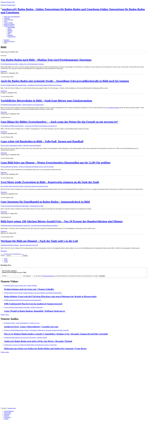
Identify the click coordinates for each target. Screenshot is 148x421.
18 (4, 254)
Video (5, 258)
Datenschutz (7, 417)
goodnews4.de (12, 408)
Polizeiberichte (12, 36)
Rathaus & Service (9, 26)
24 (14, 254)
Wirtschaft (7, 18)
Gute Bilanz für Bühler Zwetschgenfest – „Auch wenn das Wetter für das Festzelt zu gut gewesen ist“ (59, 121)
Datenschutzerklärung (48, 276)
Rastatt (9, 29)
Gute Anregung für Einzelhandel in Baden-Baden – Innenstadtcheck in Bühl (45, 201)
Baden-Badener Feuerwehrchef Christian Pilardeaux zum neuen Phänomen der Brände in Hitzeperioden (50, 296)
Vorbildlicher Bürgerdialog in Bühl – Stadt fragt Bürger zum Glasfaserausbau (46, 100)
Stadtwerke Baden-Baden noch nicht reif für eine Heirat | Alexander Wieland (38, 341)
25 (16, 254)
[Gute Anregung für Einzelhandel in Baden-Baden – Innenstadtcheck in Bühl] (22, 206)
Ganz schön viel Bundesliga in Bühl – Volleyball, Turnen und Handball (42, 141)
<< (1, 254)
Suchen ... (3, 255)
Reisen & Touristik (9, 24)
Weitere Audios (5, 352)
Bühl (9, 33)
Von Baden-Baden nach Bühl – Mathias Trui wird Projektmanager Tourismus (46, 59)
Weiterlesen (4, 71)
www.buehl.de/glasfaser (112, 107)
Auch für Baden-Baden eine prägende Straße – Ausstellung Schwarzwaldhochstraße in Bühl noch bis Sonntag (65, 80)
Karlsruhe (10, 35)
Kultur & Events (8, 19)
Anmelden (102, 276)
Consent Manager (9, 411)
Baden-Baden (11, 27)
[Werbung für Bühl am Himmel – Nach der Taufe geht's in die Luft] (19, 245)
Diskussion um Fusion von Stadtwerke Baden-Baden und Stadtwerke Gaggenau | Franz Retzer (45, 348)
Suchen (25, 255)
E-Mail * (4, 276)
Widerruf (6, 415)
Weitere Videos (5, 314)
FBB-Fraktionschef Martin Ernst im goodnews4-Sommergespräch (33, 304)
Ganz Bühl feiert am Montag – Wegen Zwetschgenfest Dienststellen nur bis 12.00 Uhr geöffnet (55, 162)
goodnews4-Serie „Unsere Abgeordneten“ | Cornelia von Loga (31, 327)
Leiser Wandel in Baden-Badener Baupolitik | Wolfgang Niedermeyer (34, 311)
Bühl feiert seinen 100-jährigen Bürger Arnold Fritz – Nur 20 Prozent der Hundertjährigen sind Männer (62, 221)
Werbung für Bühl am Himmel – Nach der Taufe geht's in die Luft (39, 240)
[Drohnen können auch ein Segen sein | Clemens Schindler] (20, 285)
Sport (5, 21)
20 (7, 254)
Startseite (6, 40)
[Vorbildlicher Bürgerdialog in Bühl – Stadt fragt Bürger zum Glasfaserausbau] (22, 104)
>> (22, 254)
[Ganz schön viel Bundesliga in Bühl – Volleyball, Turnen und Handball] (21, 145)
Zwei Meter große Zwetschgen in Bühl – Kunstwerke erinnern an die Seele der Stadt (50, 182)
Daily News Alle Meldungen (12, 16)
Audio (6, 260)
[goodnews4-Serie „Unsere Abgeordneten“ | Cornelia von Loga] (21, 323)
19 (6, 254)
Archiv (6, 261)
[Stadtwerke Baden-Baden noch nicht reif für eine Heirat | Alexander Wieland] (25, 337)
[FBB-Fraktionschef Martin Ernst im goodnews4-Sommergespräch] (22, 300)
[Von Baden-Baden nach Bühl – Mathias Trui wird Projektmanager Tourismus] (22, 64)
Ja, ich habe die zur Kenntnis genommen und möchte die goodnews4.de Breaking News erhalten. (66, 276)
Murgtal (10, 32)
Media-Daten (7, 412)
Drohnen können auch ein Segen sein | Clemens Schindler (29, 289)
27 (19, 254)
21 (9, 254)
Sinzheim (10, 30)
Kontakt (6, 419)
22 (11, 254)
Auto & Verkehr (8, 22)
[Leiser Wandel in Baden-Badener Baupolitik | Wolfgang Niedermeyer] (23, 307)
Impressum (7, 414)
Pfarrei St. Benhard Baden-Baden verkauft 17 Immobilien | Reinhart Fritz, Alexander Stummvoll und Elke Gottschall (56, 334)
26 (18, 254)
